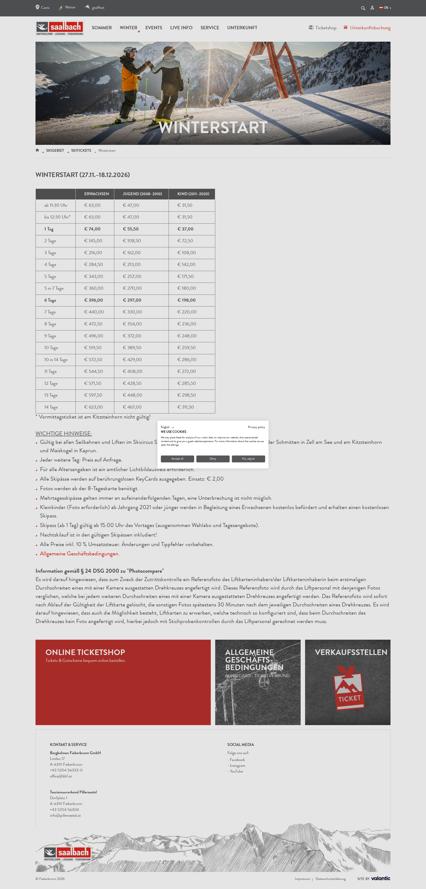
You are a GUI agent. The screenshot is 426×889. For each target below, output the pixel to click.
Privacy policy (256, 427)
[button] (167, 427)
